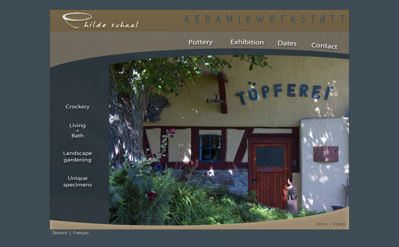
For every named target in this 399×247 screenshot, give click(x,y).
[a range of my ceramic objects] (246, 42)
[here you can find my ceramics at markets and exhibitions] (288, 44)
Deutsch (59, 232)
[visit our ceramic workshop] (201, 42)
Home (321, 224)
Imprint (339, 224)
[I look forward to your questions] (324, 46)
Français (81, 232)
